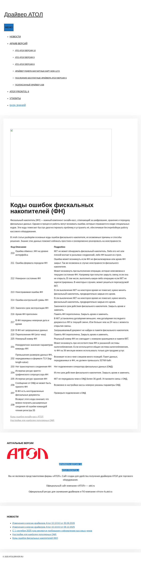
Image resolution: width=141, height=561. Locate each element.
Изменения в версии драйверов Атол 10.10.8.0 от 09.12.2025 (43, 527)
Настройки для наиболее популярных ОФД (32, 420)
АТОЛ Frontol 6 (19, 91)
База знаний (18, 105)
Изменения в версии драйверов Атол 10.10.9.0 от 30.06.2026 (43, 523)
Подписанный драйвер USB (29, 85)
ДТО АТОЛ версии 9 (25, 57)
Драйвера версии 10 (70, 464)
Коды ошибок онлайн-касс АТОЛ (26, 417)
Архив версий (18, 43)
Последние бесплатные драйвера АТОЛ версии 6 (41, 78)
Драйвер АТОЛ (23, 14)
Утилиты (15, 98)
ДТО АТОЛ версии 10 (25, 50)
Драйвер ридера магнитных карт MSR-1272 (37, 71)
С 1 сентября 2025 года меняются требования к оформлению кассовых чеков (52, 531)
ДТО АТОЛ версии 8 (25, 64)
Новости (15, 36)
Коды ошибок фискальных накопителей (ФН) (35, 538)
